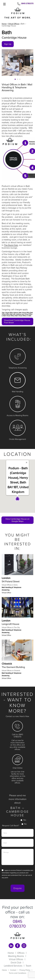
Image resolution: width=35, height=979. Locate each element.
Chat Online (17, 767)
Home (4, 23)
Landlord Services (13, 965)
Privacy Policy (24, 970)
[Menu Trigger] (4, 4)
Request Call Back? (10, 825)
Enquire (18, 888)
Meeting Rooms (16, 956)
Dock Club (16, 962)
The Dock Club (11, 245)
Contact (13, 970)
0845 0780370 (27, 3)
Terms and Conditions (17, 973)
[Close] (26, 462)
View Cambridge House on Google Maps (17, 520)
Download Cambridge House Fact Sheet (17, 321)
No (25, 824)
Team (28, 965)
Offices (20, 953)
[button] (15, 79)
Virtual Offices (13, 23)
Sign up (7, 43)
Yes (24, 820)
